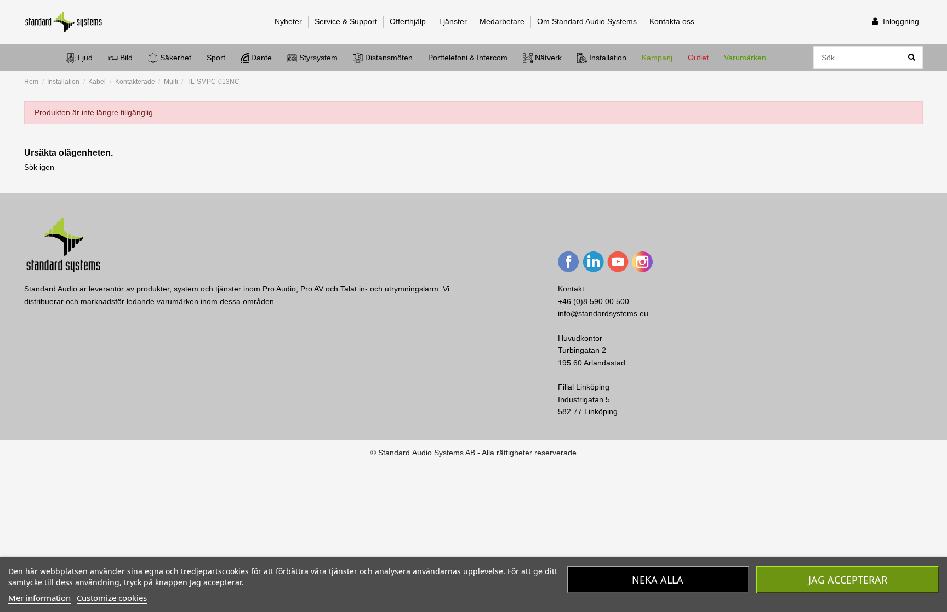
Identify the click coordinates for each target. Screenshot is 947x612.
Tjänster (453, 21)
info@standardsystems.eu (603, 313)
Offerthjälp (409, 21)
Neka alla (657, 579)
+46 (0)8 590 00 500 (593, 301)
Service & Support (347, 21)
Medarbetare (503, 21)
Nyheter (289, 21)
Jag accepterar (847, 579)
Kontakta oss (671, 21)
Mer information (39, 597)
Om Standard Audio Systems (588, 21)
